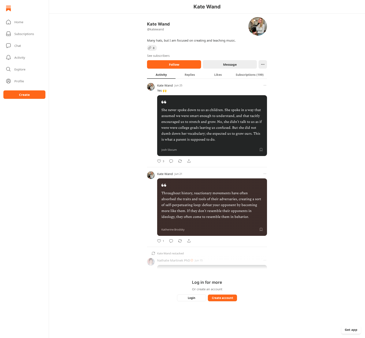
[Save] (261, 149)
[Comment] (171, 161)
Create (24, 94)
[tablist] (207, 74)
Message (230, 64)
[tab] (161, 74)
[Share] (188, 161)
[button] (24, 22)
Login (191, 298)
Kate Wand (165, 85)
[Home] (8, 8)
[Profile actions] (263, 64)
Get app (351, 329)
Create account (222, 298)
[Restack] (180, 161)
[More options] (264, 85)
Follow (174, 64)
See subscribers (158, 55)
